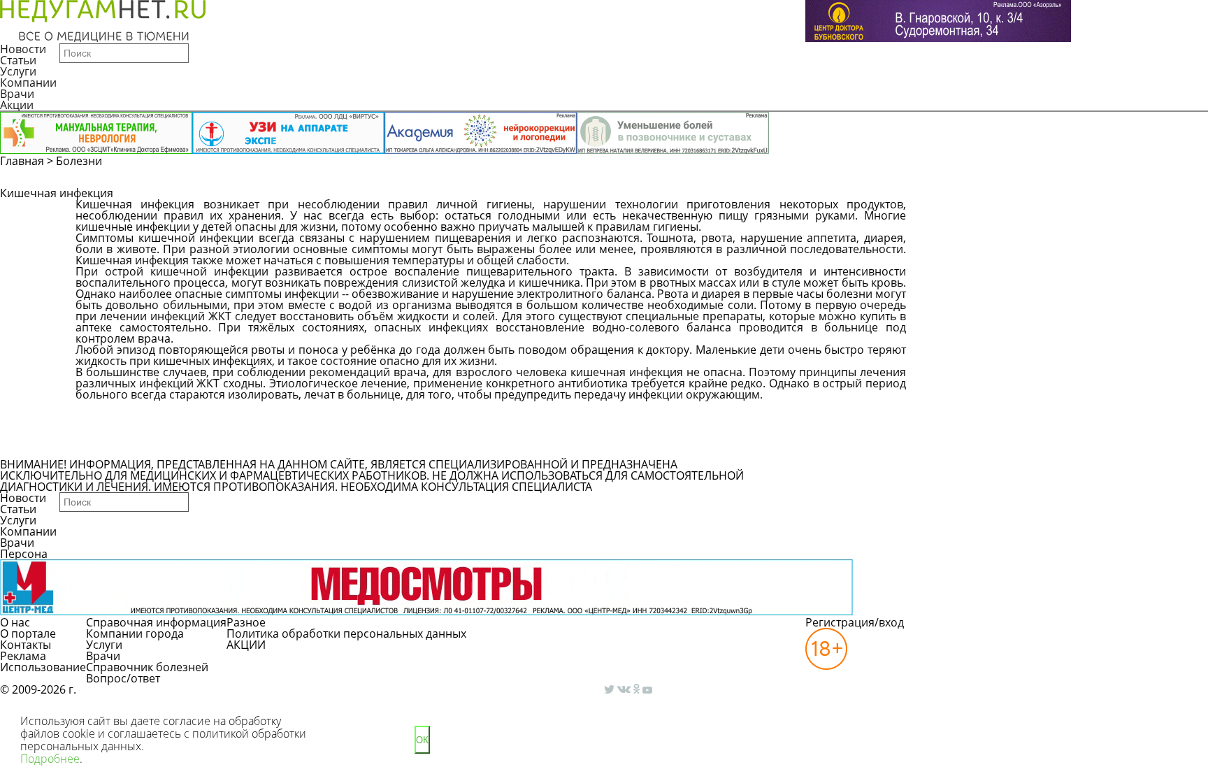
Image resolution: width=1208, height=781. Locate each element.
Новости (23, 49)
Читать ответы (1066, 211)
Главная (22, 161)
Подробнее (50, 758)
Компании (28, 82)
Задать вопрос (959, 211)
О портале (28, 633)
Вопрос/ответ (123, 678)
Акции (17, 105)
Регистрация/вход (854, 622)
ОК (422, 740)
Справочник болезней (147, 667)
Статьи (18, 60)
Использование (43, 667)
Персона (24, 553)
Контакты (25, 644)
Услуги (18, 71)
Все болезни (123, 446)
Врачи (17, 93)
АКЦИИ (246, 644)
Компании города (135, 633)
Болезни (79, 161)
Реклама (23, 656)
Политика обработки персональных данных (346, 633)
